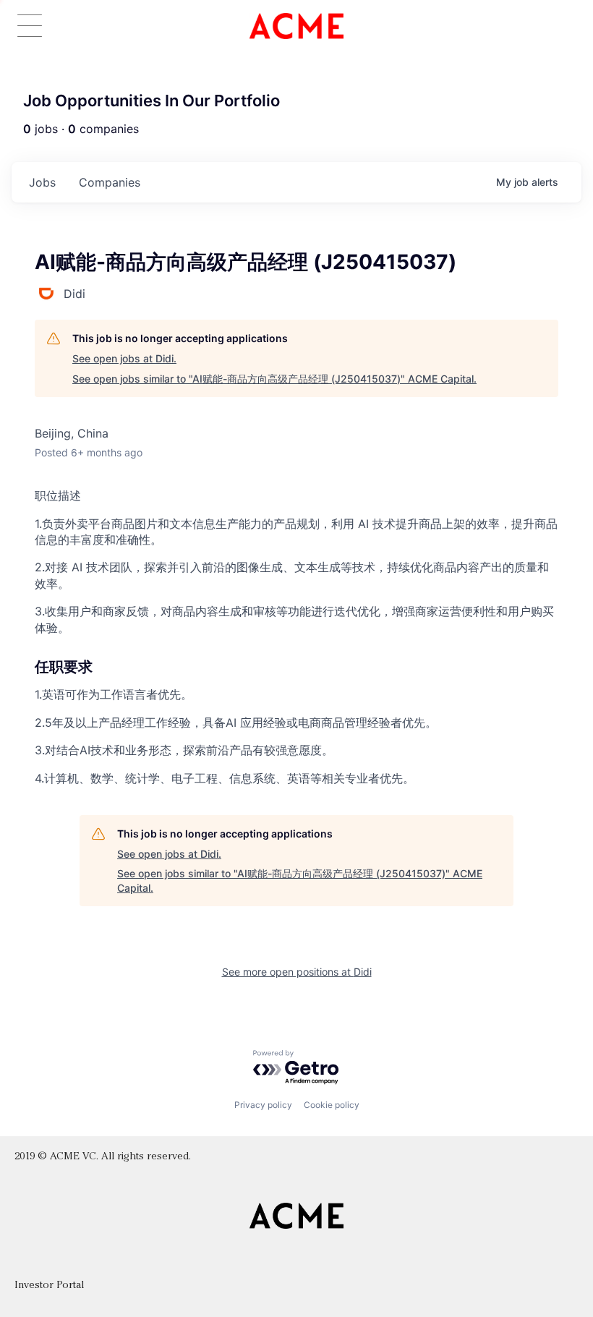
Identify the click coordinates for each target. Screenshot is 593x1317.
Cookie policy (331, 1104)
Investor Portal (49, 1285)
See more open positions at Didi (297, 972)
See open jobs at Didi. (124, 358)
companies (109, 182)
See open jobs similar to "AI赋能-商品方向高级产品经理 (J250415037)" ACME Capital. (274, 378)
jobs (42, 182)
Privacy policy (263, 1104)
